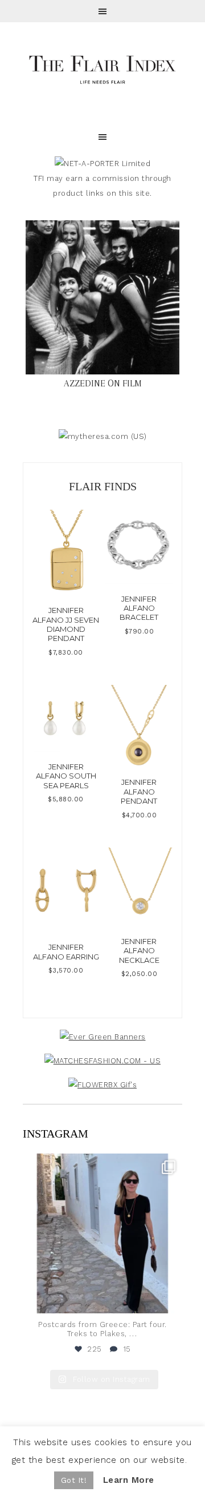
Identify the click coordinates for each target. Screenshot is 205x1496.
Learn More (128, 1480)
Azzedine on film (103, 383)
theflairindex (100, 1164)
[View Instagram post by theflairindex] (171, 1299)
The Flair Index (102, 68)
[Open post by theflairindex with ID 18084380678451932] (102, 1233)
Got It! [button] (74, 1480)
